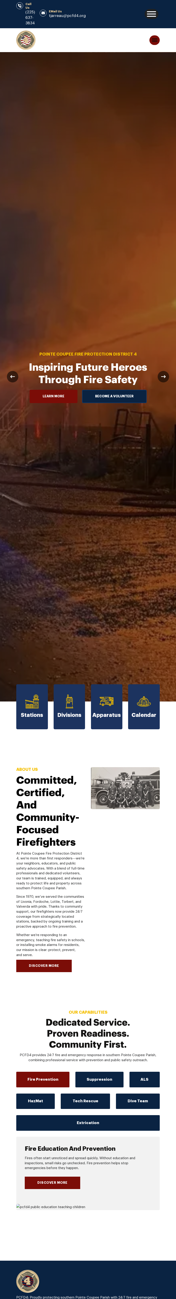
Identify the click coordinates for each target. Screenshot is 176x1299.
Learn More (53, 396)
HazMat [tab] (35, 1101)
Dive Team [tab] (138, 1101)
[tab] (42, 1079)
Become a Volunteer (114, 396)
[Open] (151, 14)
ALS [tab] (144, 1079)
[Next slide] (163, 376)
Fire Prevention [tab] (43, 1079)
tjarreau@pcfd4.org (67, 16)
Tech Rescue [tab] (85, 1101)
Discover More (52, 1182)
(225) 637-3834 (30, 17)
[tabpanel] (88, 1173)
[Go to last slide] (12, 376)
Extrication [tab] (88, 1123)
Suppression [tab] (99, 1079)
